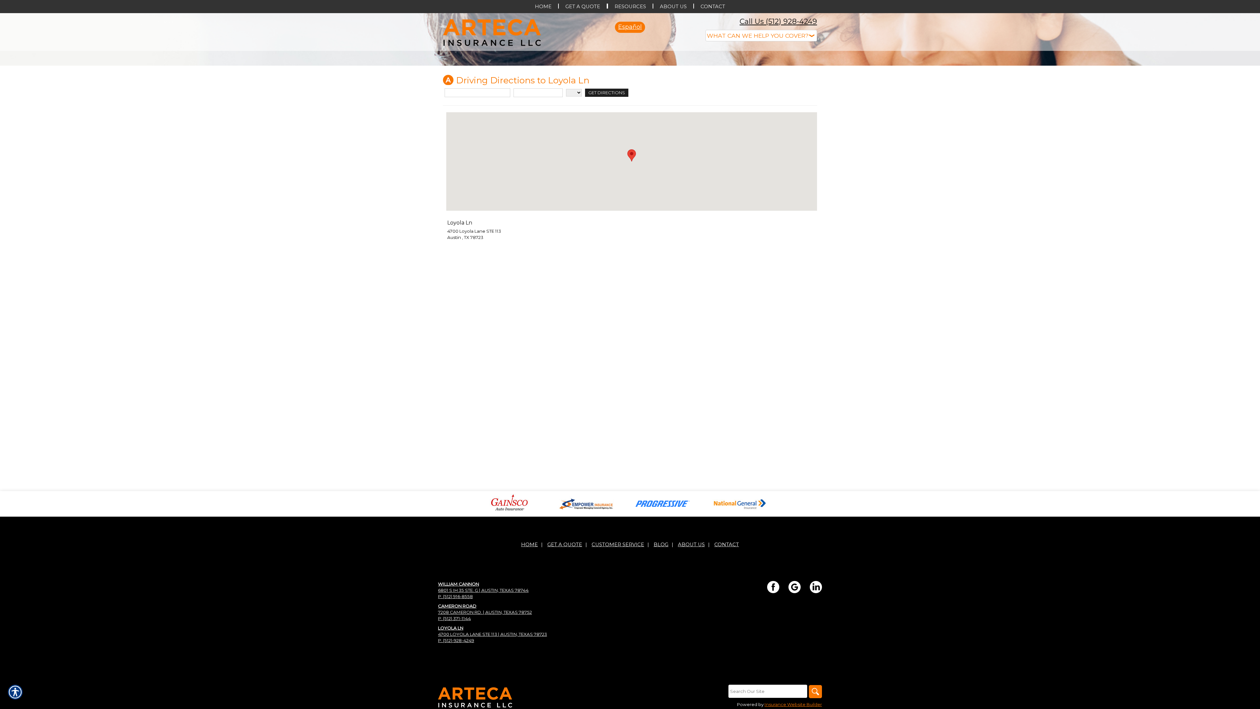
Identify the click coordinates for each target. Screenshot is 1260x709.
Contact (726, 610)
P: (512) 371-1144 (454, 684)
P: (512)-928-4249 (456, 706)
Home (529, 610)
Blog (661, 610)
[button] (631, 221)
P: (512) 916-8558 (455, 662)
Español (630, 27)
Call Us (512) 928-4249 (778, 21)
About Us (691, 610)
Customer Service (618, 610)
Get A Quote (564, 610)
